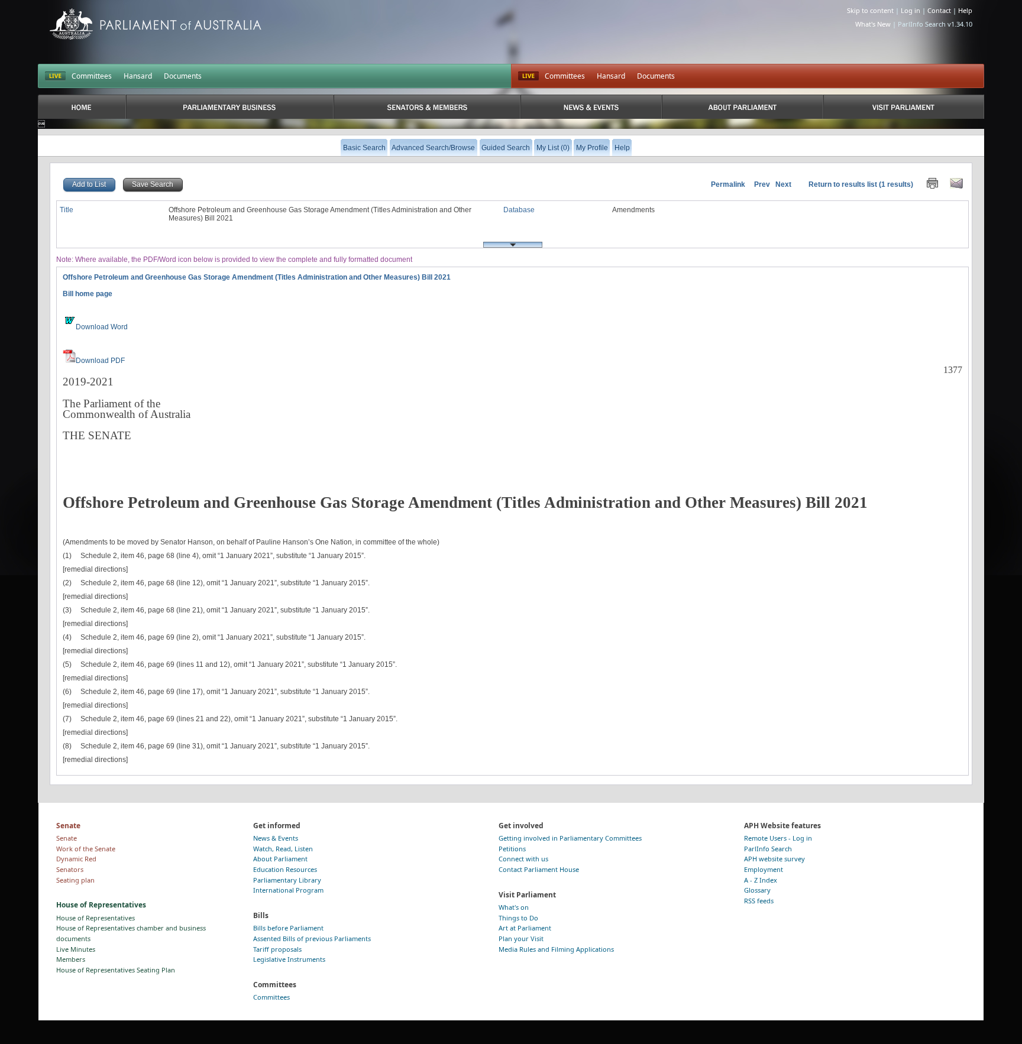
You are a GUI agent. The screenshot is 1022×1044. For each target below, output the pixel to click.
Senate (66, 838)
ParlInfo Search (768, 848)
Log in (910, 10)
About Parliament (280, 858)
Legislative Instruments (289, 959)
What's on (514, 907)
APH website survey (774, 858)
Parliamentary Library (287, 880)
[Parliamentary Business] (230, 107)
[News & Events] (590, 107)
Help (965, 10)
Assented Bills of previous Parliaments (312, 938)
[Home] (82, 107)
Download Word (102, 327)
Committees (92, 76)
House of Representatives (95, 917)
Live (528, 76)
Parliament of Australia (155, 24)
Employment (763, 869)
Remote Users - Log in (778, 838)
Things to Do (518, 917)
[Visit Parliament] (903, 107)
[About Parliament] (742, 107)
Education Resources (285, 869)
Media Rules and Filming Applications (556, 949)
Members (70, 959)
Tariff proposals (277, 949)
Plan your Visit (521, 938)
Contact (939, 10)
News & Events (275, 838)
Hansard (138, 76)
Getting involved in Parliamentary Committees (570, 838)
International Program (288, 890)
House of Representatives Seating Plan (115, 969)
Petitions (512, 848)
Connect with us (523, 858)
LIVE (55, 76)
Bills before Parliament (288, 927)
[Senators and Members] (427, 107)
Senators (69, 869)
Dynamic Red (76, 858)
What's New (873, 24)
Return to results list (842, 184)
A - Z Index (760, 880)
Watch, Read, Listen (283, 848)
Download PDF (100, 360)
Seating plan (75, 880)
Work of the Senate (85, 848)
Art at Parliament (525, 927)
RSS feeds (759, 900)
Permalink (728, 184)
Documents (183, 76)
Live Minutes (75, 949)
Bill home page (87, 294)
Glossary (757, 890)
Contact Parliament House (539, 869)
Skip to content (870, 10)
